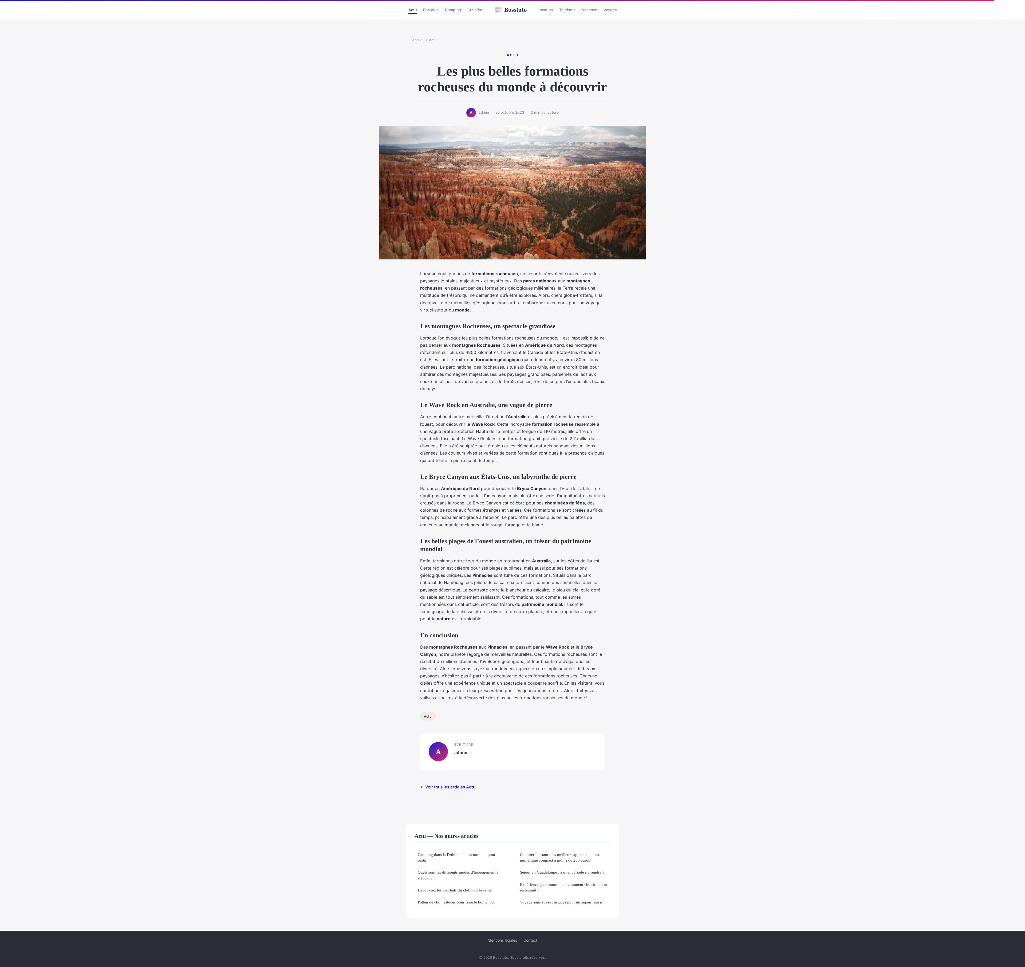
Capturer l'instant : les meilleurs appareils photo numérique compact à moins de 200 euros (559, 857)
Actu (412, 9)
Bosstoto (510, 9)
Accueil (418, 40)
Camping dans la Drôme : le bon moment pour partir (456, 857)
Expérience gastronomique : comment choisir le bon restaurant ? (563, 887)
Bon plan (431, 9)
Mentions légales (502, 940)
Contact (530, 940)
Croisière (475, 9)
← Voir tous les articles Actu (447, 787)
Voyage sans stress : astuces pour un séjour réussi (561, 902)
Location (545, 9)
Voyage (610, 9)
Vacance (589, 9)
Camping (453, 9)
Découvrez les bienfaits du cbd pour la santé (455, 890)
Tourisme (567, 9)
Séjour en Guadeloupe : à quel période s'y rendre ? (562, 872)
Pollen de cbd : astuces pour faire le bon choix (456, 902)
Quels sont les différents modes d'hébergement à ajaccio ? (458, 875)
